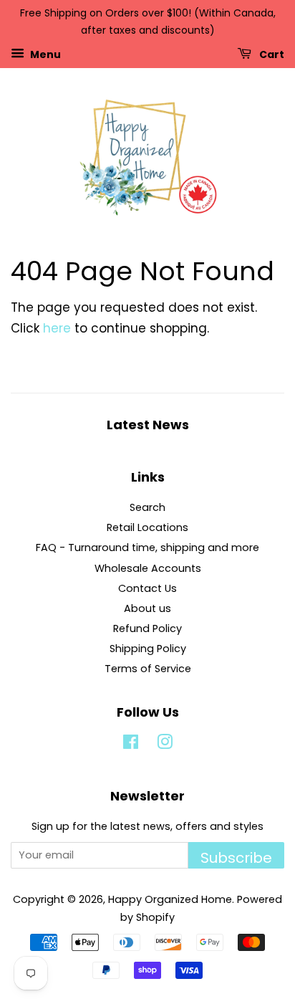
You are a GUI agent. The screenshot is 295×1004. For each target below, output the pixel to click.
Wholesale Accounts (148, 568)
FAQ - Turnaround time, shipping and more (147, 547)
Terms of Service (148, 668)
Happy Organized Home (170, 899)
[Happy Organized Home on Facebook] (130, 744)
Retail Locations (147, 527)
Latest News (148, 425)
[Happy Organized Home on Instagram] (165, 744)
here (57, 328)
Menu (44, 54)
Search (147, 507)
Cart (270, 54)
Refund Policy (147, 628)
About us (147, 608)
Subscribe (236, 858)
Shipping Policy (148, 648)
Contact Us (147, 588)
